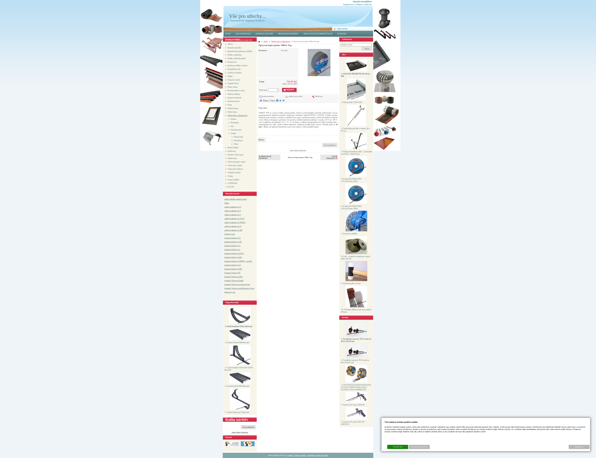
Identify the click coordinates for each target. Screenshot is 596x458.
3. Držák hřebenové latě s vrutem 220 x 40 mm (355, 129)
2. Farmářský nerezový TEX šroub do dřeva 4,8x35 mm (355, 361)
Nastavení (579, 447)
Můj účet (368, 4)
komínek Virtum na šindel (233, 281)
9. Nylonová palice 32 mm (351, 283)
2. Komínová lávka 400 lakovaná (237, 342)
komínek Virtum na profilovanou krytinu (239, 288)
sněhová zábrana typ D (232, 226)
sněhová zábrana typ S (232, 211)
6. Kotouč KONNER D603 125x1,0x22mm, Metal (351, 207)
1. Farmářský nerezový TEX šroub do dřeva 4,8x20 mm (356, 340)
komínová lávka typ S (232, 246)
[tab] (262, 139)
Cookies (290, 455)
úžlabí (226, 203)
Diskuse (261, 140)
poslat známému (268, 96)
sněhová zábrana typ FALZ (234, 219)
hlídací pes (319, 96)
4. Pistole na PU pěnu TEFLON (353, 405)
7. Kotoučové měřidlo (349, 234)
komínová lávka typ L (232, 250)
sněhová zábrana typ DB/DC (235, 222)
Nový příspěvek (248, 427)
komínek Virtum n (231, 284)
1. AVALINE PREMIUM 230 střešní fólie (355, 75)
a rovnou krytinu (244, 284)
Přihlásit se (360, 4)
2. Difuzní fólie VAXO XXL (351, 102)
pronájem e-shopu (314, 455)
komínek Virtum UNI (232, 273)
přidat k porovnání (295, 96)
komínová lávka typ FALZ (234, 253)
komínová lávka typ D (232, 265)
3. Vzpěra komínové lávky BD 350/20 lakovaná (238, 369)
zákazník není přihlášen (362, 1)
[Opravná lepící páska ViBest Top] (319, 62)
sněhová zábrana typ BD (233, 230)
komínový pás (229, 234)
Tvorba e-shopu (300, 455)
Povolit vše (397, 447)
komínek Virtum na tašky (233, 277)
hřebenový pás (229, 292)
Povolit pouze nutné (419, 447)
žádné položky (342, 29)
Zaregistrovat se (349, 4)
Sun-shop (324, 455)
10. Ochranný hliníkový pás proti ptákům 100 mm (356, 311)
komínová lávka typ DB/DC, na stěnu (238, 261)
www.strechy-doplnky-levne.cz (247, 20)
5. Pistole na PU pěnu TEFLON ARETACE (353, 423)
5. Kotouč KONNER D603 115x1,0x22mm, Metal (351, 180)
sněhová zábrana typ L (232, 215)
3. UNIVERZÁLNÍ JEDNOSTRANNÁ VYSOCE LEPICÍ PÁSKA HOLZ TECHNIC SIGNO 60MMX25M (356, 387)
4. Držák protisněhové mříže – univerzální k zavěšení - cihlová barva (356, 153)
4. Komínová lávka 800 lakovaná (237, 386)
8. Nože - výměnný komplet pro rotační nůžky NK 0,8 (355, 257)
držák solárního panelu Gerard (235, 199)
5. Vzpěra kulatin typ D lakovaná (237, 412)
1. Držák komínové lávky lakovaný (238, 326)
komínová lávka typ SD (233, 242)
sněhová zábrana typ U (232, 207)
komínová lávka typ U (232, 238)
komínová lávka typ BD (233, 269)
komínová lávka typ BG (233, 257)
